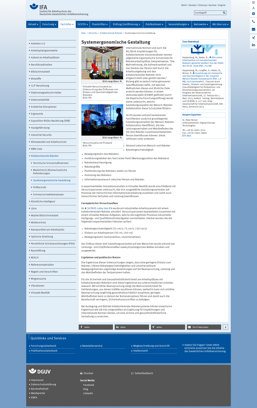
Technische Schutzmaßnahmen (51, 163)
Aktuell (32, 24)
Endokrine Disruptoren (43, 107)
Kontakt (192, 5)
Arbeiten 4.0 (38, 43)
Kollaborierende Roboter (45, 156)
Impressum (37, 380)
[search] (210, 12)
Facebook (88, 385)
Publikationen (153, 24)
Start (83, 33)
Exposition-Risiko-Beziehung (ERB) (50, 121)
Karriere (212, 5)
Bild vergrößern (110, 81)
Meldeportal (38, 393)
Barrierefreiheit (39, 389)
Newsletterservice (92, 346)
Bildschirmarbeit (40, 72)
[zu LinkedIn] (253, 45)
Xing (85, 389)
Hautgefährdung (40, 128)
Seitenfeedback (144, 373)
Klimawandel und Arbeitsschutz (49, 142)
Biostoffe (36, 79)
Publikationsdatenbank (44, 351)
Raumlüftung (38, 251)
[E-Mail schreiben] (253, 29)
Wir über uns (219, 24)
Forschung (48, 24)
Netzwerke (200, 24)
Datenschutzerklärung (43, 384)
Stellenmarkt (140, 351)
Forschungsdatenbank (43, 346)
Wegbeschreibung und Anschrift (151, 346)
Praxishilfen (99, 24)
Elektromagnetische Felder (46, 93)
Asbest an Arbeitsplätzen (45, 57)
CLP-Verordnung (40, 86)
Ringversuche (38, 279)
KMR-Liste (36, 149)
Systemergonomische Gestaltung (51, 180)
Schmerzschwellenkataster (48, 194)
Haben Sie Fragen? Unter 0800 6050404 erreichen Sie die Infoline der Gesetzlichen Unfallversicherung (205, 348)
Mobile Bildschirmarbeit (44, 215)
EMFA (34, 397)
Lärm (34, 208)
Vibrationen (37, 286)
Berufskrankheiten (41, 65)
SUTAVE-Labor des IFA (99, 208)
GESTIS (82, 24)
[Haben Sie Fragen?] (253, 22)
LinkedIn (88, 393)
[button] (96, 327)
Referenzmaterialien (42, 265)
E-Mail (188, 136)
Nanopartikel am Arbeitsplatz (47, 230)
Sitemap (202, 5)
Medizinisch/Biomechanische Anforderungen (50, 172)
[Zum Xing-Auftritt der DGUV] (253, 38)
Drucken (88, 373)
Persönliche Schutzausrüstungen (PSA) (53, 244)
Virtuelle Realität (40, 293)
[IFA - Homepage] (59, 9)
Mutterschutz (38, 222)
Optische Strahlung (42, 237)
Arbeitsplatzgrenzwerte (44, 50)
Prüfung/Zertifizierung (125, 24)
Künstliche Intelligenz (43, 201)
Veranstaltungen (177, 24)
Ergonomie (37, 114)
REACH (35, 258)
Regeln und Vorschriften (44, 272)
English (222, 5)
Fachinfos (66, 24)
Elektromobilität (40, 100)
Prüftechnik (39, 187)
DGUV (184, 5)
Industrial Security (41, 135)
